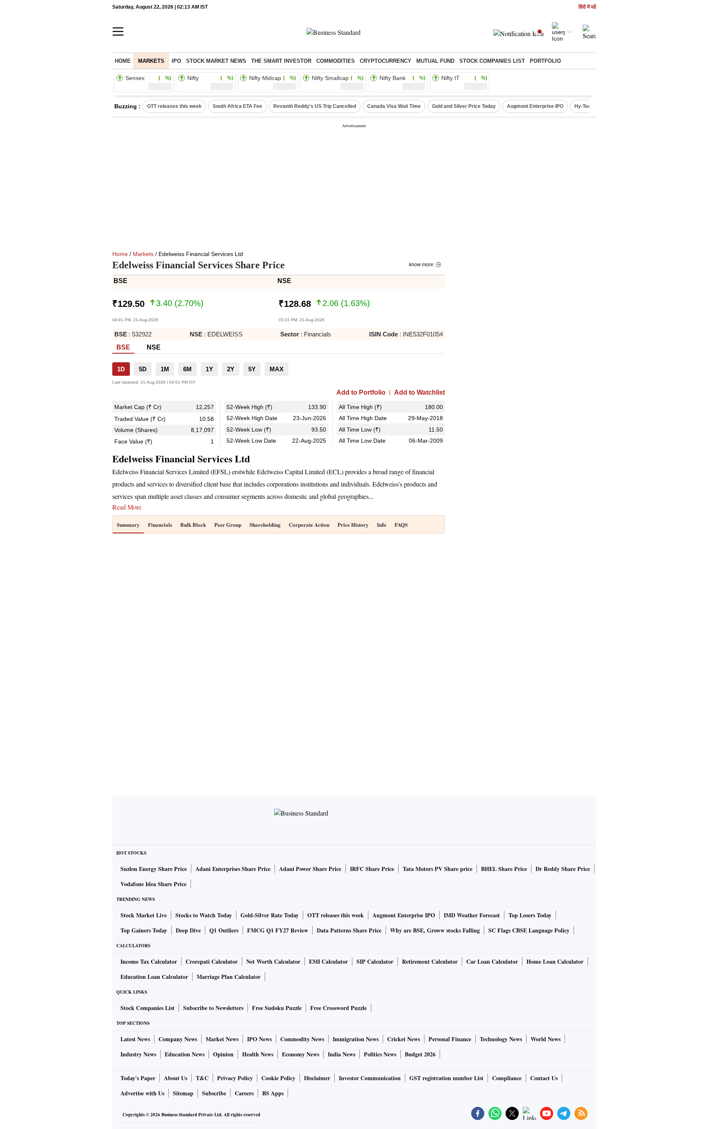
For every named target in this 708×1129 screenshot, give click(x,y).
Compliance (507, 1078)
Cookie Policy (278, 1078)
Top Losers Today (529, 915)
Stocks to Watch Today (203, 915)
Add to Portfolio (361, 392)
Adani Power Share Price (310, 868)
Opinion (223, 1054)
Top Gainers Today (143, 930)
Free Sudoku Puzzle (277, 1007)
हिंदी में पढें (587, 7)
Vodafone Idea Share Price (153, 884)
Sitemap (183, 1093)
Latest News (135, 1039)
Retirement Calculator (430, 961)
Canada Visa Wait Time (394, 106)
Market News (222, 1039)
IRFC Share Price (372, 868)
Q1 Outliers (223, 930)
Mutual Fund (435, 61)
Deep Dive (188, 930)
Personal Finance (450, 1039)
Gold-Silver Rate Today (270, 915)
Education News (184, 1054)
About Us (175, 1078)
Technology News (501, 1039)
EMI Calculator (328, 961)
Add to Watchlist (419, 392)
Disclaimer (317, 1078)
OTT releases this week (174, 106)
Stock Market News (216, 61)
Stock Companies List (147, 1007)
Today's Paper (137, 1078)
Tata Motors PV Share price (437, 868)
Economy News (300, 1054)
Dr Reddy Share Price (563, 868)
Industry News (138, 1054)
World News (545, 1039)
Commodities (335, 61)
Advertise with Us (142, 1093)
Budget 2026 (420, 1054)
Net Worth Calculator (273, 961)
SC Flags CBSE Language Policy (529, 930)
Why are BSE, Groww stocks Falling (435, 930)
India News (341, 1054)
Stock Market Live (143, 915)
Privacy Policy (235, 1078)
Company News (178, 1039)
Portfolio (545, 61)
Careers (244, 1093)
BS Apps (273, 1093)
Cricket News (403, 1039)
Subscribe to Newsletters (213, 1007)
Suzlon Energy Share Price (153, 868)
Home (123, 61)
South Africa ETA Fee (237, 106)
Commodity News (302, 1039)
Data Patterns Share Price (349, 930)
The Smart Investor (281, 61)
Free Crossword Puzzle (338, 1007)
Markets (151, 61)
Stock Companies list (492, 61)
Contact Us (544, 1078)
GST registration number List (446, 1078)
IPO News (259, 1039)
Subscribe (214, 1093)
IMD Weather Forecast (472, 915)
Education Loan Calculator (154, 976)
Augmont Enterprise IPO (535, 106)
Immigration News (356, 1039)
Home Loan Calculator (554, 961)
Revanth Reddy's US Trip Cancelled (314, 106)
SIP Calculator (374, 961)
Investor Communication (370, 1078)
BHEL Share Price (504, 868)
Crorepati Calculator (212, 961)
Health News (257, 1054)
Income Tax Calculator (148, 961)
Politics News (380, 1054)
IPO (176, 61)
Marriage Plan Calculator (229, 976)
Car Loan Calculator (492, 961)
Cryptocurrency (385, 61)
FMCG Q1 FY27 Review (277, 930)
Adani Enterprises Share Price (232, 868)
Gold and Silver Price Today (464, 106)
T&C (202, 1078)
